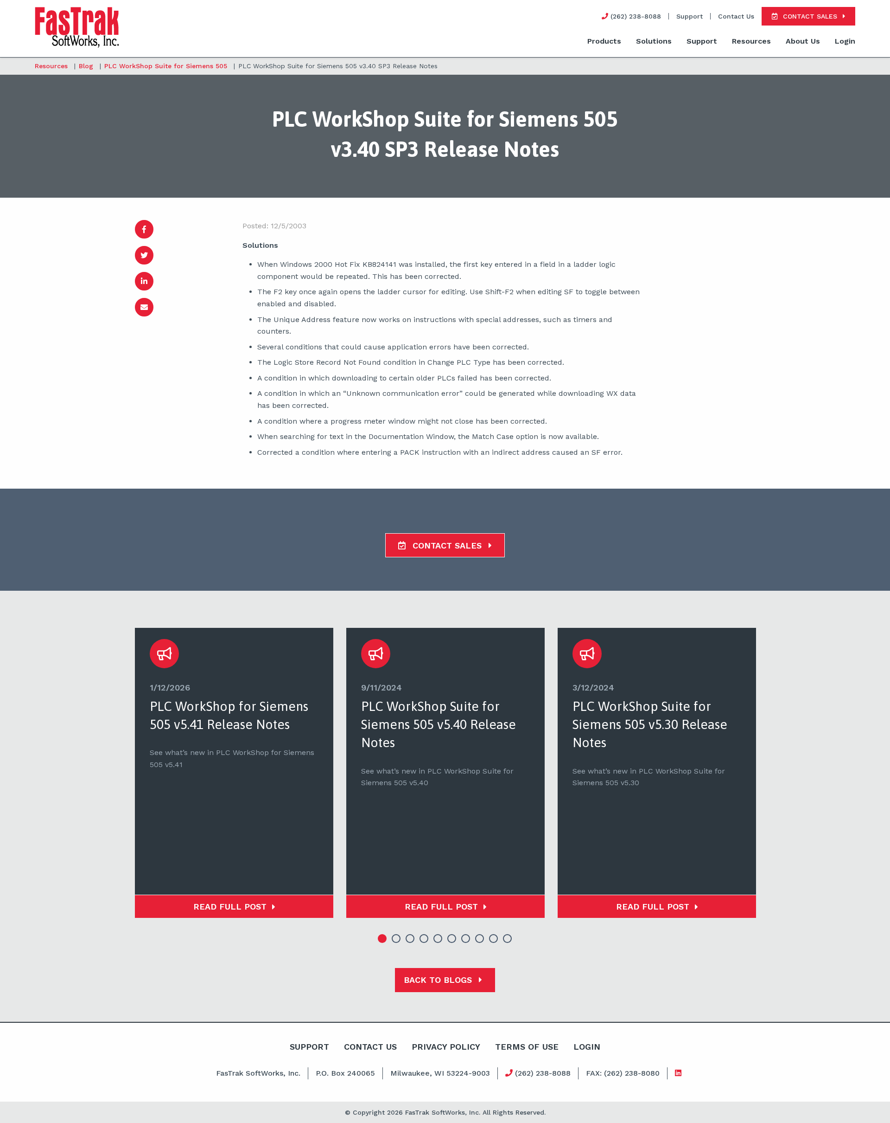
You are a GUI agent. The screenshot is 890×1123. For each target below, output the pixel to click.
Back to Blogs (439, 980)
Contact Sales (447, 545)
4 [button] (424, 938)
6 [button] (452, 938)
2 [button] (396, 938)
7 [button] (465, 938)
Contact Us (736, 16)
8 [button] (479, 938)
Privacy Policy (446, 1047)
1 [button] (382, 938)
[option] (234, 773)
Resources (751, 41)
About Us (803, 41)
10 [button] (507, 938)
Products (604, 41)
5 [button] (438, 938)
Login (845, 41)
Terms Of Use (527, 1047)
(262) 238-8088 (542, 1073)
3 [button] (410, 938)
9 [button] (493, 938)
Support (689, 16)
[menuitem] (604, 42)
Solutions (654, 41)
